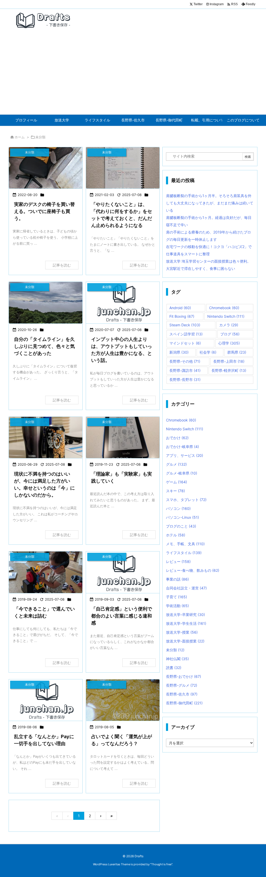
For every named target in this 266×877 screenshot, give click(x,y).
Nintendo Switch (225, 316)
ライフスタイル (184, 552)
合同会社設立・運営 (186, 588)
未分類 (175, 650)
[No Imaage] (122, 302)
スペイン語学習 (186, 334)
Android (180, 308)
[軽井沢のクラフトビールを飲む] (45, 437)
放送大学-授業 (182, 632)
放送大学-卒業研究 (185, 614)
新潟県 (179, 352)
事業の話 (177, 579)
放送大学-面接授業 (185, 641)
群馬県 (236, 352)
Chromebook (224, 308)
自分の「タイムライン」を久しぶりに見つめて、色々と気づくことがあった (44, 346)
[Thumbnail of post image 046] (45, 572)
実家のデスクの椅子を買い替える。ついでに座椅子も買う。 (44, 211)
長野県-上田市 (228, 361)
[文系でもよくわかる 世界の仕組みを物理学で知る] (122, 437)
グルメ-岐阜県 (181, 473)
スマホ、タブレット (186, 499)
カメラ (228, 325)
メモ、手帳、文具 (185, 544)
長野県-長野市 (185, 379)
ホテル (175, 535)
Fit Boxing (181, 316)
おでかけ (177, 438)
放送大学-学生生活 (186, 623)
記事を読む (62, 265)
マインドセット (185, 343)
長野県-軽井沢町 (228, 370)
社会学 (208, 352)
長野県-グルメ (181, 685)
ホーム (20, 137)
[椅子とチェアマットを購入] (45, 168)
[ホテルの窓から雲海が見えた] (45, 302)
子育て (176, 597)
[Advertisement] (133, 75)
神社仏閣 (177, 659)
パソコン (178, 508)
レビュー (178, 561)
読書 (173, 667)
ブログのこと (181, 526)
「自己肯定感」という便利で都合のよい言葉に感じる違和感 (121, 616)
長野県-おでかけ (183, 676)
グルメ (176, 464)
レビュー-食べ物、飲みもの (192, 570)
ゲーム (176, 482)
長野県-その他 (184, 361)
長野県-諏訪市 (185, 370)
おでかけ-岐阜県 (182, 446)
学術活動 (177, 605)
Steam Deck (184, 325)
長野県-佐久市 (181, 694)
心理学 (229, 343)
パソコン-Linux (182, 517)
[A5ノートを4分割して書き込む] (122, 168)
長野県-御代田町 (184, 703)
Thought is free (161, 864)
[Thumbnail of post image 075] (122, 700)
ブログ (230, 334)
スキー (175, 491)
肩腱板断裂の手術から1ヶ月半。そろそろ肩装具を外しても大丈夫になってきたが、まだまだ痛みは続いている (209, 202)
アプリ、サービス (184, 455)
